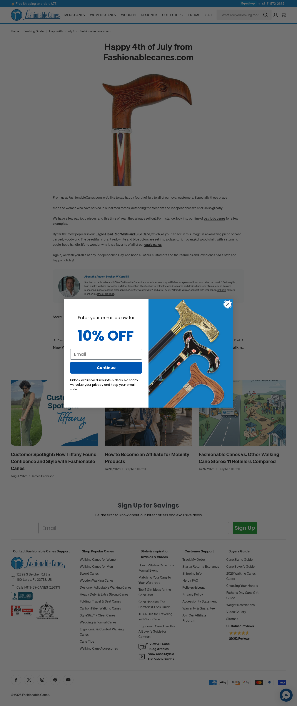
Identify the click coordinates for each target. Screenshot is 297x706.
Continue (106, 367)
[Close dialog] (228, 304)
